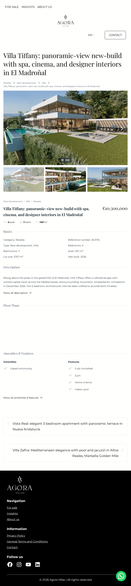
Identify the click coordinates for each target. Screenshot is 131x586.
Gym (78, 375)
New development (26, 83)
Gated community (21, 368)
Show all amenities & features (21, 397)
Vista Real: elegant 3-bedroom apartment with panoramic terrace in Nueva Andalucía (67, 426)
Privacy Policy (16, 535)
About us (13, 519)
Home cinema (83, 382)
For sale (12, 507)
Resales (7, 83)
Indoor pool (82, 389)
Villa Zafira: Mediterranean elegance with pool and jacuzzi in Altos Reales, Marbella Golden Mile (65, 453)
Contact (12, 547)
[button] (121, 576)
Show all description (15, 292)
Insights (12, 513)
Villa (44, 83)
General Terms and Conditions (27, 541)
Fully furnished (84, 368)
